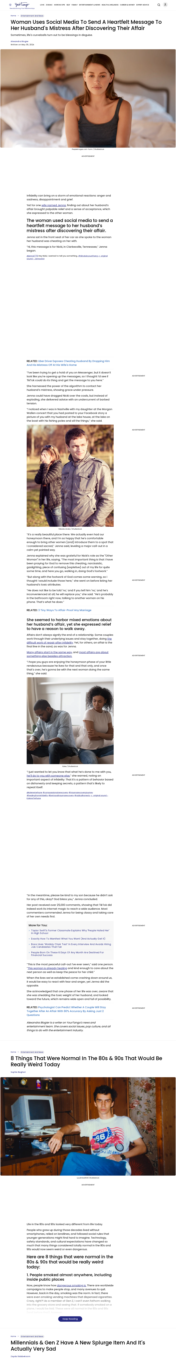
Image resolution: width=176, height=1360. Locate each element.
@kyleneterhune (34, 792)
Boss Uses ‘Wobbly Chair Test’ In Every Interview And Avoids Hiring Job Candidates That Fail (71, 945)
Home (13, 15)
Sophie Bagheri (18, 1072)
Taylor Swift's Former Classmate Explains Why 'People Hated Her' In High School (70, 932)
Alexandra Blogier (20, 41)
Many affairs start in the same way (49, 652)
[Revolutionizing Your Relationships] (22, 4)
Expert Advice (142, 5)
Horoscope (59, 5)
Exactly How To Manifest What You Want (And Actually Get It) (68, 938)
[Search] (158, 4)
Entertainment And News (32, 16)
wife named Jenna (53, 205)
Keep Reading (70, 1318)
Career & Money (127, 5)
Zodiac (49, 5)
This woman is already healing (47, 968)
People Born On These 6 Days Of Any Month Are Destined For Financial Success (67, 954)
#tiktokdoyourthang (88, 255)
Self (68, 5)
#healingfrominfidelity (37, 795)
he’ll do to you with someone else (48, 775)
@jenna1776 (32, 255)
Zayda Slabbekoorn (20, 1356)
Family (75, 5)
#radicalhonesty (82, 795)
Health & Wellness (110, 5)
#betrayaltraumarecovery (61, 795)
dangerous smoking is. (71, 1285)
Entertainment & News (89, 5)
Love (42, 5)
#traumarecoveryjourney (81, 792)
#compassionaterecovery (55, 792)
